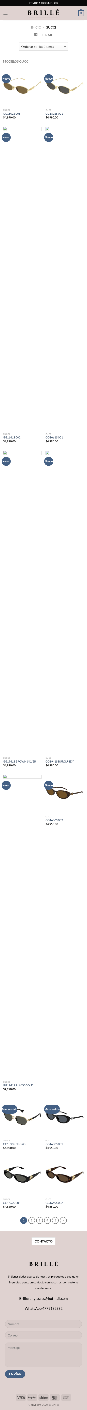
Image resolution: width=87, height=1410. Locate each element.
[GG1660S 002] (65, 1176)
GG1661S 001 (54, 437)
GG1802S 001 (54, 113)
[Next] (63, 1220)
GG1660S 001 (11, 1202)
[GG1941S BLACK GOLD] (22, 926)
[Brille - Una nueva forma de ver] (43, 13)
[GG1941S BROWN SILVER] (22, 603)
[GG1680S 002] (65, 794)
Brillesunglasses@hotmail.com (43, 1298)
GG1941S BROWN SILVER (19, 761)
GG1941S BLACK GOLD (18, 1085)
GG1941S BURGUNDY (60, 761)
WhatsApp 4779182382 (44, 1308)
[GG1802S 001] (65, 87)
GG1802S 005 (11, 113)
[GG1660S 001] (22, 1176)
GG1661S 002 (11, 437)
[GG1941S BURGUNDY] (65, 603)
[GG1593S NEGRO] (22, 1118)
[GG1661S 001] (65, 279)
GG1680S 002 (54, 820)
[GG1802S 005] (22, 87)
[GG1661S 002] (22, 279)
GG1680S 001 (54, 1144)
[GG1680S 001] (65, 1118)
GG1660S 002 (54, 1202)
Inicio (36, 27)
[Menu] (5, 13)
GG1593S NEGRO (14, 1144)
